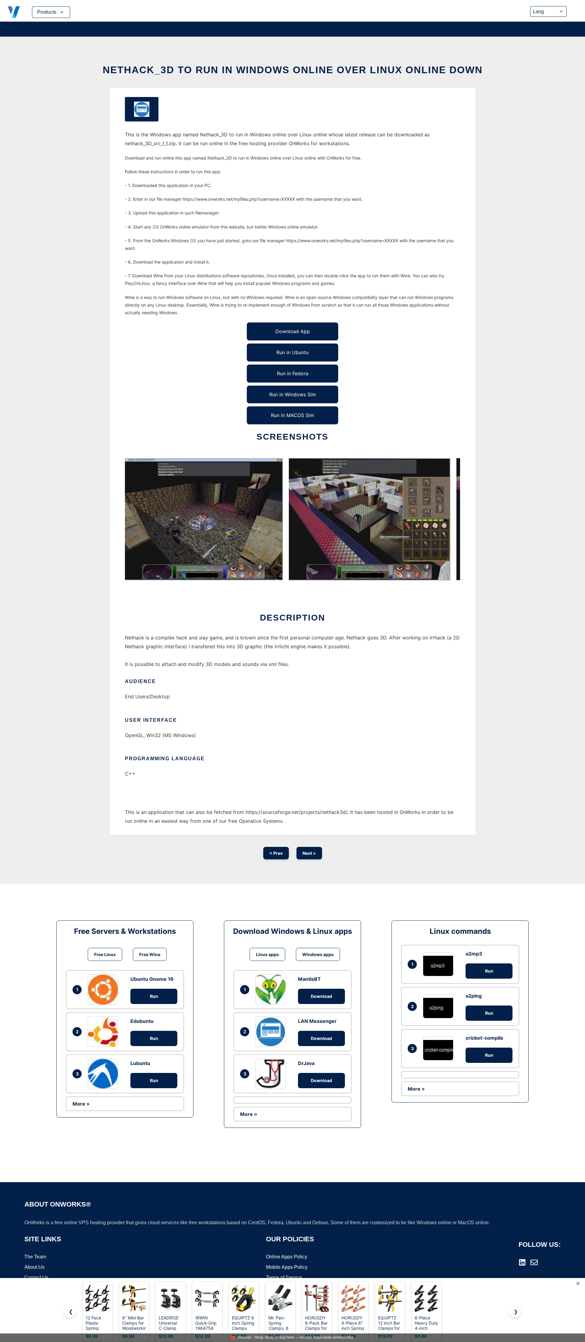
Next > (309, 853)
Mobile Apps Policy (286, 1267)
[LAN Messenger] (272, 1031)
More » (81, 1104)
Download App (292, 331)
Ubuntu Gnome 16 (152, 979)
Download (321, 996)
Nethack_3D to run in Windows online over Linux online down (293, 69)
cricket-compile (484, 1038)
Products (46, 12)
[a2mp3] (439, 964)
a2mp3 (474, 954)
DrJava (306, 1063)
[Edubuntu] (104, 1031)
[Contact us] (534, 1262)
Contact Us (36, 1277)
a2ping (474, 996)
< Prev (276, 853)
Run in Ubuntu (292, 352)
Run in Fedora (292, 373)
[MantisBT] (272, 989)
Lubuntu (140, 1063)
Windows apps (318, 954)
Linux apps (267, 954)
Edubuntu (142, 1021)
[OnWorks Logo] (13, 12)
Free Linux (105, 954)
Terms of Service (284, 1277)
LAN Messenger (317, 1021)
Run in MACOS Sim (292, 415)
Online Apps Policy (286, 1256)
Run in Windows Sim (292, 394)
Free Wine (149, 954)
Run (154, 996)
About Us (34, 1267)
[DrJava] (272, 1074)
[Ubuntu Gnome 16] (104, 989)
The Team (35, 1256)
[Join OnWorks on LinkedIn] (522, 1262)
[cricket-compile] (439, 1048)
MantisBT (309, 979)
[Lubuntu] (104, 1074)
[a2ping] (439, 1006)
